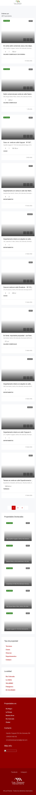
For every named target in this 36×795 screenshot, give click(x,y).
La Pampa (9, 712)
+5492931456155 (11, 736)
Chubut (8, 722)
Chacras (9, 653)
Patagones (9, 687)
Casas (8, 649)
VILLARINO (9, 683)
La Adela (9, 680)
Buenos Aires (10, 715)
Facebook (14, 772)
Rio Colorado (10, 676)
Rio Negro (9, 709)
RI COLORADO (10, 690)
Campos (8, 660)
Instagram (23, 772)
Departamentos (11, 656)
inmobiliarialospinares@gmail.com (16, 740)
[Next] (26, 508)
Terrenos (9, 646)
